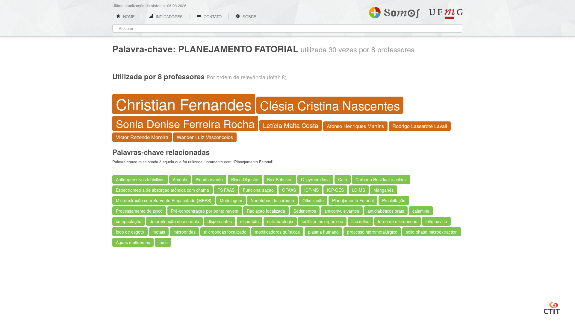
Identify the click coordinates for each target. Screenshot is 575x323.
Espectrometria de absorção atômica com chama (162, 190)
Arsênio (180, 179)
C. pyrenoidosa (315, 179)
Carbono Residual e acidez (381, 179)
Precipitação (393, 200)
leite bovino (436, 221)
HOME (128, 16)
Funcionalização (258, 190)
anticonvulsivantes (341, 211)
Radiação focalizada (266, 211)
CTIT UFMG (552, 307)
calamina (420, 211)
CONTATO (212, 16)
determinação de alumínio (174, 221)
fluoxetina (360, 221)
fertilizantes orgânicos (322, 221)
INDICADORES (169, 16)
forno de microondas (397, 221)
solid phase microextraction (432, 232)
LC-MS (358, 190)
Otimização (313, 200)
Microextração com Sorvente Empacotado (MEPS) (163, 200)
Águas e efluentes (133, 242)
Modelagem (231, 200)
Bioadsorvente (209, 179)
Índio (163, 242)
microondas (184, 232)
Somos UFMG (394, 11)
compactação (128, 221)
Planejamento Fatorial (353, 200)
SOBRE (248, 16)
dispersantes (220, 221)
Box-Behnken (280, 179)
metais (158, 232)
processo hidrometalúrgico (372, 232)
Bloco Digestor (245, 179)
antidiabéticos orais (385, 211)
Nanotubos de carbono (272, 200)
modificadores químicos (277, 232)
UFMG (446, 14)
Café (342, 179)
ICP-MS (311, 190)
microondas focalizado (225, 232)
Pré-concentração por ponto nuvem (204, 211)
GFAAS (289, 190)
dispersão (249, 221)
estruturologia (280, 221)
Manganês (383, 190)
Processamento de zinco (139, 211)
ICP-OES (335, 190)
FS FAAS (225, 190)
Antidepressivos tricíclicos (140, 179)
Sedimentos (304, 211)
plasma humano (323, 232)
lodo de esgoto (130, 232)
